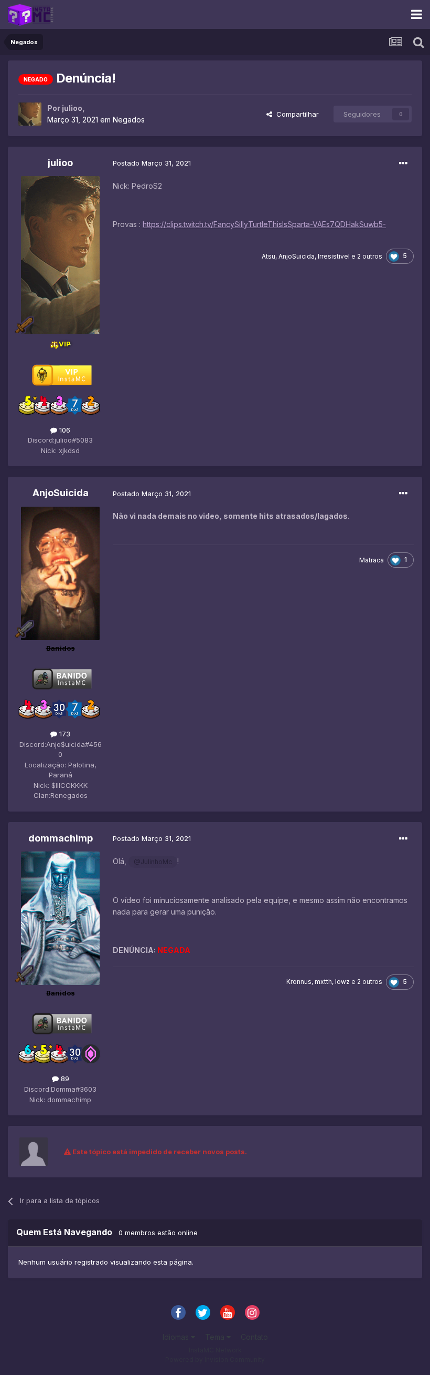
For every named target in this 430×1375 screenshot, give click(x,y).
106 (63, 430)
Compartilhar (295, 114)
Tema (216, 1336)
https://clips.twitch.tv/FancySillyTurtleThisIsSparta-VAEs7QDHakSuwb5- (264, 224)
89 (64, 1078)
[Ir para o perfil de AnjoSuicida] (60, 573)
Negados (129, 119)
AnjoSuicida (296, 256)
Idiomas (177, 1336)
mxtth (323, 982)
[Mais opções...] (403, 163)
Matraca (371, 560)
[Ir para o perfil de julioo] (29, 114)
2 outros (369, 256)
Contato (254, 1336)
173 (63, 734)
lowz (342, 982)
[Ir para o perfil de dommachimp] (60, 918)
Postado (152, 163)
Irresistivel (334, 256)
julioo (72, 108)
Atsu (268, 256)
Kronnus (298, 982)
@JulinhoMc (153, 862)
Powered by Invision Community (215, 1359)
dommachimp (60, 838)
